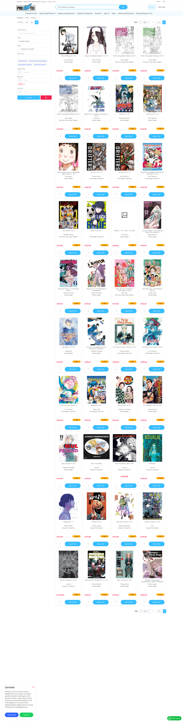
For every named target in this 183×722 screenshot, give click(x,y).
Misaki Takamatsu (124, 526)
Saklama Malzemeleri (126, 13)
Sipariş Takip (27, 1)
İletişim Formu (52, 1)
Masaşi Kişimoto (124, 118)
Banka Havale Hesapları (39, 1)
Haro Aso (124, 293)
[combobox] (34, 57)
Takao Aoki (96, 409)
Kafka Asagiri (152, 584)
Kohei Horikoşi (96, 584)
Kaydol (152, 7)
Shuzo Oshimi (68, 526)
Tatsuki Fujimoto (68, 293)
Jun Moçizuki (152, 351)
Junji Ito (68, 584)
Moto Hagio (124, 60)
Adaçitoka (68, 351)
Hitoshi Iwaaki (96, 526)
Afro (152, 526)
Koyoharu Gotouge (124, 409)
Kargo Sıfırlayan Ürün (144, 13)
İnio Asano (68, 176)
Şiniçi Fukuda (96, 60)
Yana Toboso (68, 60)
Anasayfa (20, 1)
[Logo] (25, 7)
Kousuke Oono (152, 409)
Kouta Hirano (96, 176)
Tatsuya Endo (124, 584)
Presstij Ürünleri (31, 13)
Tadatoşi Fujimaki (96, 351)
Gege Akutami (152, 234)
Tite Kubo (96, 118)
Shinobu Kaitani (68, 234)
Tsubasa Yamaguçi (68, 467)
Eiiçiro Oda (152, 293)
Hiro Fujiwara (152, 176)
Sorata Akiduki (124, 351)
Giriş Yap (161, 7)
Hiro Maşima (152, 118)
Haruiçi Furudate (96, 293)
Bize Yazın (176, 718)
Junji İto (96, 467)
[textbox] (34, 57)
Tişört (114, 13)
